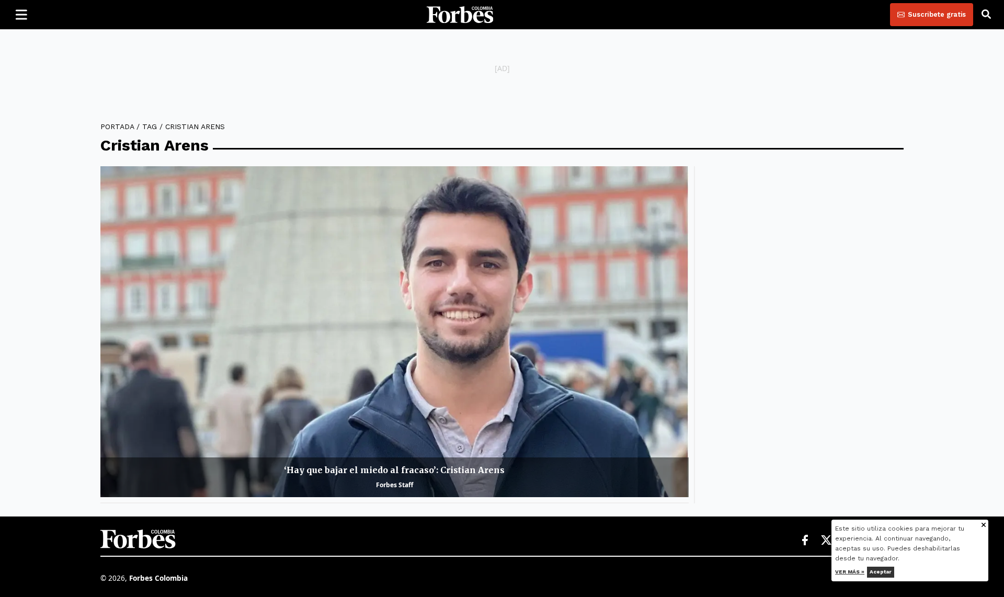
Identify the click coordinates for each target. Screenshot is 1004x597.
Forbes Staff (394, 484)
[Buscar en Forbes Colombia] (986, 14)
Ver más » (850, 572)
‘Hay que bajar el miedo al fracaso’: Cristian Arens (394, 470)
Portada (117, 126)
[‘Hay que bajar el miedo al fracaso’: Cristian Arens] (394, 331)
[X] (826, 540)
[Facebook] (804, 540)
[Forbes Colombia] (460, 14)
